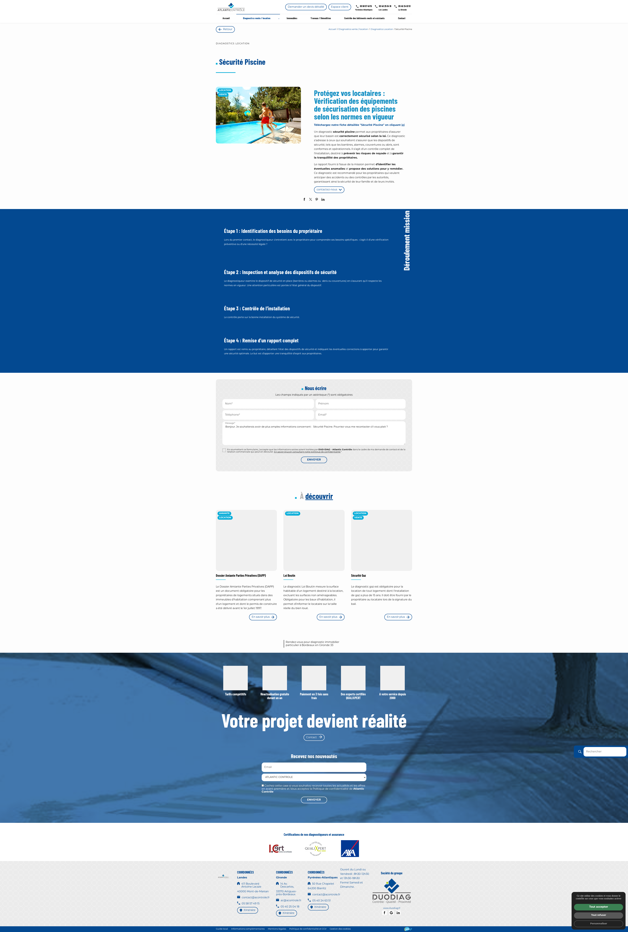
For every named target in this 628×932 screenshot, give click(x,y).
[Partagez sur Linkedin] (323, 199)
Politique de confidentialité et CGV (307, 929)
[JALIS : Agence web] (408, 929)
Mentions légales (277, 929)
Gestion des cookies (340, 929)
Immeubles (292, 18)
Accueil (226, 18)
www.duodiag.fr (391, 908)
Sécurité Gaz (358, 576)
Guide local (222, 929)
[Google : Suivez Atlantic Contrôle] (391, 912)
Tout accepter (598, 907)
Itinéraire (249, 910)
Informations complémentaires (248, 929)
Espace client (340, 7)
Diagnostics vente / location (256, 18)
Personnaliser (598, 924)
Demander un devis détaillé (306, 7)
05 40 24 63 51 (404, 6)
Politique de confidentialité (331, 789)
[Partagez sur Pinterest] (316, 199)
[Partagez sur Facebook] (304, 199)
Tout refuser (598, 915)
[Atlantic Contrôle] (231, 7)
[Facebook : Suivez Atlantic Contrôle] (384, 912)
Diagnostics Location (382, 29)
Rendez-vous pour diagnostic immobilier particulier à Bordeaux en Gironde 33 (312, 644)
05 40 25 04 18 (385, 6)
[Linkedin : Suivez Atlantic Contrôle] (398, 912)
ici (403, 125)
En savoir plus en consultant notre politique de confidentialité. (307, 452)
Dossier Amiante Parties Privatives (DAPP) (241, 576)
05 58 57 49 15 (366, 6)
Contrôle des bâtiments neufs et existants (364, 18)
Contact (401, 18)
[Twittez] (310, 199)
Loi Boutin (289, 576)
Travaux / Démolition (321, 18)
